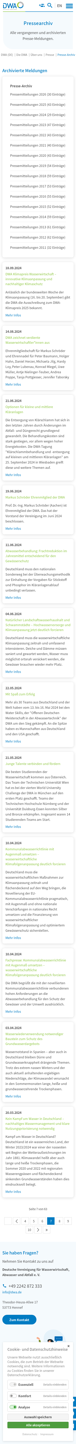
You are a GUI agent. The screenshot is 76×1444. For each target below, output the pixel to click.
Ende (46, 1229)
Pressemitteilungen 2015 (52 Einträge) (37, 206)
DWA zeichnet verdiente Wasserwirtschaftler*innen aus (27, 340)
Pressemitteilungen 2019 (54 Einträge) (37, 165)
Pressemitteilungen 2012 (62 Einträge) (37, 237)
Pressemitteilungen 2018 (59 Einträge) (37, 175)
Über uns (36, 55)
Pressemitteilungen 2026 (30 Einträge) (37, 94)
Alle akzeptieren (38, 1425)
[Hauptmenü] (69, 5)
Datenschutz (29, 1434)
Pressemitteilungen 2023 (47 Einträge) (37, 124)
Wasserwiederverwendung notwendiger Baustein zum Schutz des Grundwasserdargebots (34, 1038)
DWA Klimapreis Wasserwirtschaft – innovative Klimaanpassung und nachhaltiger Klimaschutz (30, 279)
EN (59, 5)
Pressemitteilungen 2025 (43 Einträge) (37, 104)
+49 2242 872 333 (25, 1286)
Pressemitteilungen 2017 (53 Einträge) (37, 186)
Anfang (8, 1221)
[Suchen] (49, 6)
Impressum (47, 1434)
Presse (50, 55)
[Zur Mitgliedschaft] (41, 6)
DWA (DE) (7, 55)
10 (29, 1229)
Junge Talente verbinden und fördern (32, 763)
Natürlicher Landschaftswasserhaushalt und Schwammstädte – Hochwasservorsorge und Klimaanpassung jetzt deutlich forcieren (38, 624)
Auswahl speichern (38, 1417)
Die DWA (21, 55)
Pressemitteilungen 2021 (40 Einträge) (37, 145)
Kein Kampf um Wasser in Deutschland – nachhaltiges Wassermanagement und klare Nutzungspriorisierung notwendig (37, 1123)
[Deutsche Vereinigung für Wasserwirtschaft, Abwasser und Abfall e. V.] (13, 6)
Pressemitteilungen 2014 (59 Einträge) (37, 216)
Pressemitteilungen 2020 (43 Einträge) (37, 155)
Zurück (16, 1221)
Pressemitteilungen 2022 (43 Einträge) (37, 135)
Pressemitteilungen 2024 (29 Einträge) (37, 114)
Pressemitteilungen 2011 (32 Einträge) (37, 247)
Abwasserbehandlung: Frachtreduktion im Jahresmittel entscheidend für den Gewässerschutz (36, 555)
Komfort (24, 1395)
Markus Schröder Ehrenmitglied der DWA (35, 497)
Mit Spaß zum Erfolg (20, 694)
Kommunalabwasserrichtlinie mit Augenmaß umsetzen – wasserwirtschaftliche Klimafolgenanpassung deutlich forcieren (35, 856)
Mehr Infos (13, 315)
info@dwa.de (12, 1292)
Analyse (24, 1407)
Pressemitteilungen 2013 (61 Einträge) (37, 227)
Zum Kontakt (19, 1319)
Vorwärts (38, 1229)
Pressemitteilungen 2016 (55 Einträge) (37, 196)
